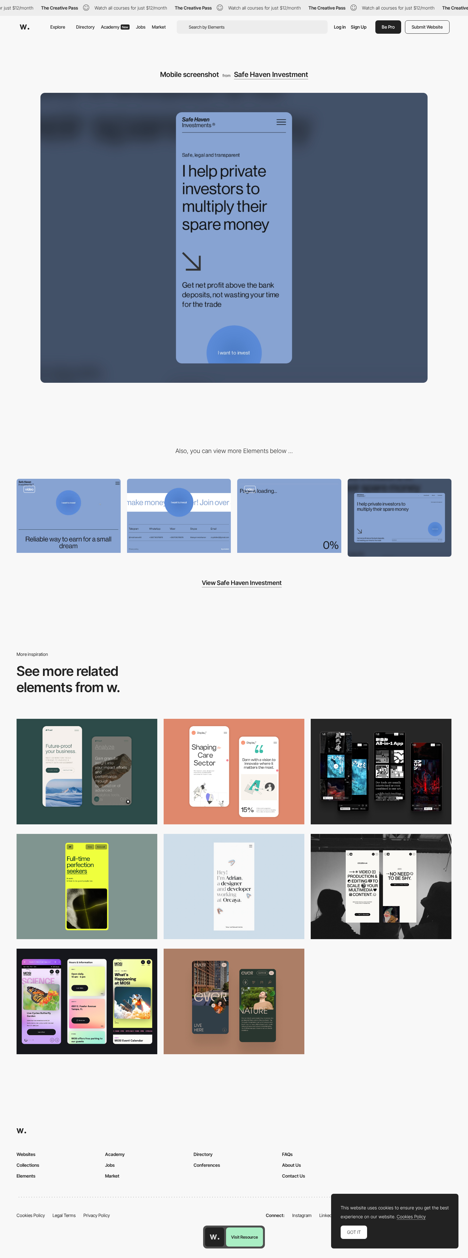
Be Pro (388, 27)
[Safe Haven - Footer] (179, 516)
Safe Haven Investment (271, 74)
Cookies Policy (31, 1215)
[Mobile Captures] (87, 771)
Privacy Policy (96, 1215)
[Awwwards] (24, 27)
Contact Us (293, 1176)
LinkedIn (327, 1215)
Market (159, 27)
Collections (28, 1165)
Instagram (302, 1215)
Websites (26, 1154)
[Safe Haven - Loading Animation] (289, 516)
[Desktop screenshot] (400, 518)
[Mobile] (381, 771)
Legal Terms (64, 1215)
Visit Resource (244, 1237)
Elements (26, 1176)
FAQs (287, 1154)
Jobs (140, 27)
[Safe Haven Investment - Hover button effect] (69, 516)
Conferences (207, 1165)
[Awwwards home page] (214, 1237)
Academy (114, 27)
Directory (85, 27)
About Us (291, 1165)
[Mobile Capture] (234, 771)
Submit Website (427, 27)
